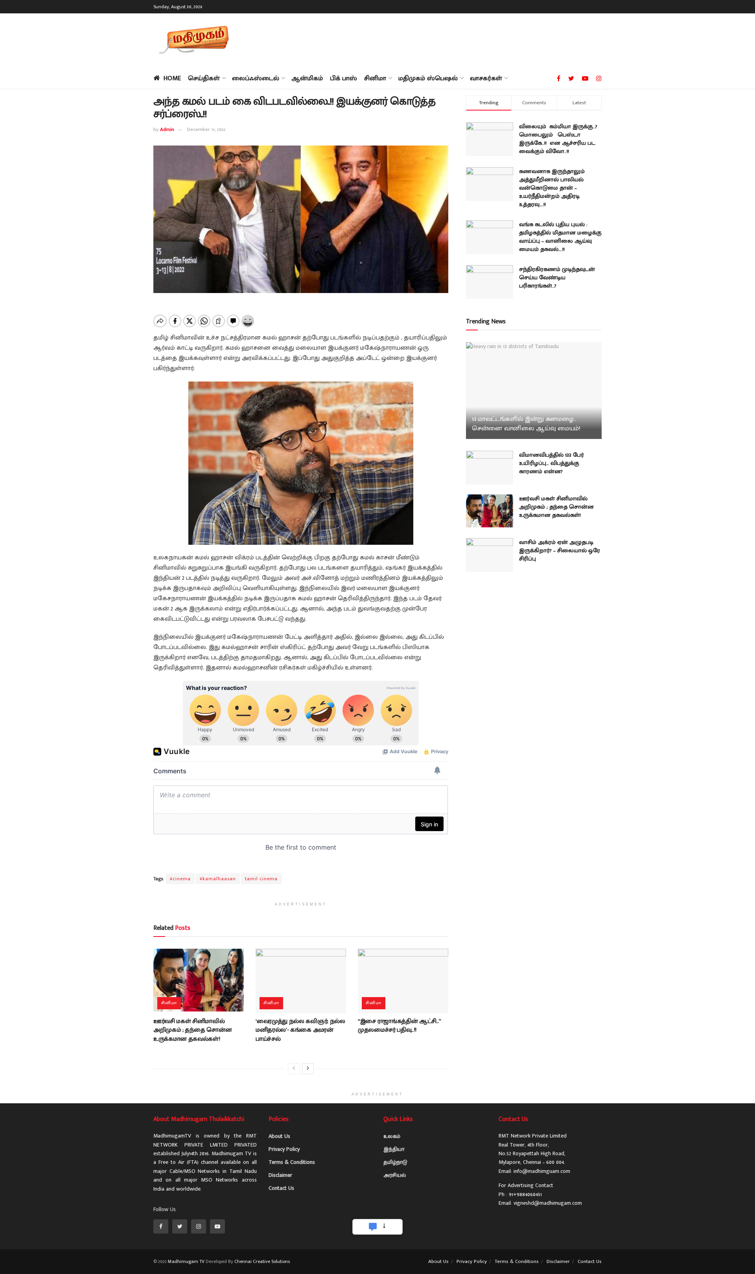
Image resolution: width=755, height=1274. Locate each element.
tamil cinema (261, 879)
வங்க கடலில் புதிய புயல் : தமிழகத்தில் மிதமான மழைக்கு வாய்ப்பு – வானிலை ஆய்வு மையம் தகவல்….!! (560, 236)
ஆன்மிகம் (307, 78)
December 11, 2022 (206, 129)
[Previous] (294, 1068)
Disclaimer (280, 1175)
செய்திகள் (204, 78)
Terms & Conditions (292, 1162)
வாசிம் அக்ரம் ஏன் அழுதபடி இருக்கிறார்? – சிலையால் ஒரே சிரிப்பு (559, 550)
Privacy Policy (284, 1149)
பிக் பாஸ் (343, 78)
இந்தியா (393, 1149)
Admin (167, 129)
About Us (279, 1136)
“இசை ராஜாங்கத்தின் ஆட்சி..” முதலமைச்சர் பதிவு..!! (399, 1025)
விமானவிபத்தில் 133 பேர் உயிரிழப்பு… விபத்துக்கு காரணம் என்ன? (551, 463)
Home (172, 78)
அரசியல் (394, 1175)
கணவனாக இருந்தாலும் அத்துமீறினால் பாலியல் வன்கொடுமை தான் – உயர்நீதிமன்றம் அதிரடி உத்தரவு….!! (552, 187)
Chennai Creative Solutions (262, 1261)
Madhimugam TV (186, 1261)
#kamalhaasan (218, 879)
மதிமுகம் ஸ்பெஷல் (428, 78)
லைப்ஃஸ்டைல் (255, 78)
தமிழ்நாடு (395, 1162)
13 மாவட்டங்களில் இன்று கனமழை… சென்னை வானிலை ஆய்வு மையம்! (526, 423)
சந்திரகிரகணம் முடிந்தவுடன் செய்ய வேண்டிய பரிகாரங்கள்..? (557, 277)
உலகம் (391, 1136)
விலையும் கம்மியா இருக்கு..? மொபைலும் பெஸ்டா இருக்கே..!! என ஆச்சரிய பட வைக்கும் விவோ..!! (558, 139)
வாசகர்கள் (486, 78)
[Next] (308, 1068)
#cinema (180, 879)
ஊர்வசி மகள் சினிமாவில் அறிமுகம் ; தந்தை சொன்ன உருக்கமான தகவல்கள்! (192, 1030)
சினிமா (375, 78)
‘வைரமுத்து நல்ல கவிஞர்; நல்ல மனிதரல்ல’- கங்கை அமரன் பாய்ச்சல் (300, 1030)
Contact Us (281, 1188)
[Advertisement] (458, 39)
